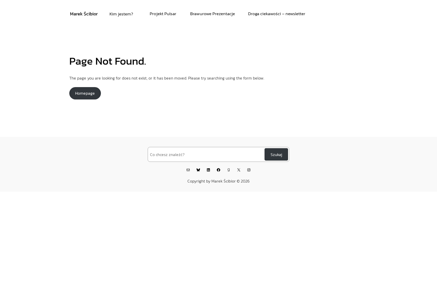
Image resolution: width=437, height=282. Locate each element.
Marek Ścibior (84, 13)
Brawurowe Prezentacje (212, 13)
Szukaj (276, 154)
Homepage (85, 93)
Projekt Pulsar (163, 13)
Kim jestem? (121, 14)
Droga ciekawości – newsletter (276, 13)
